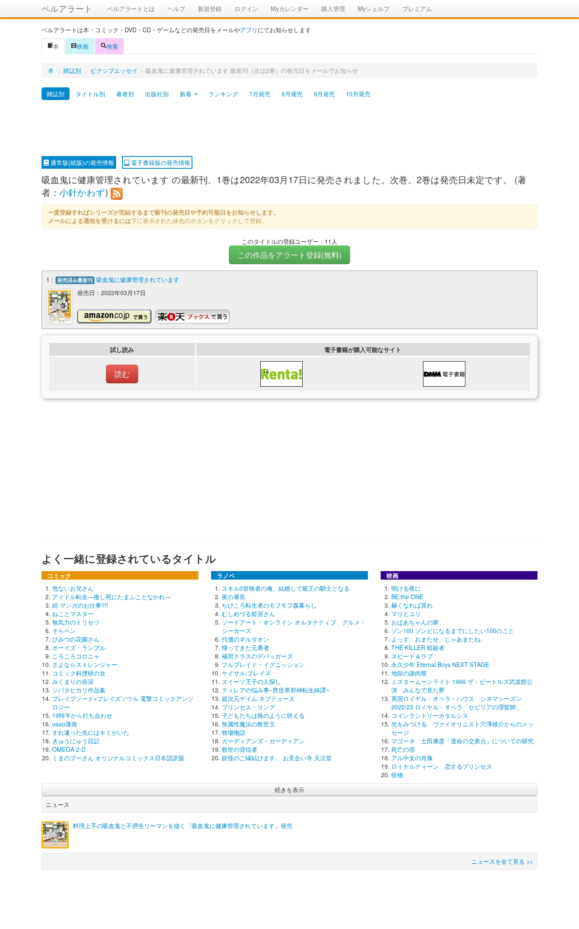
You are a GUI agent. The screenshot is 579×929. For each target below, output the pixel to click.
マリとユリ (406, 613)
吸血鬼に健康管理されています (137, 279)
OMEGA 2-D (69, 749)
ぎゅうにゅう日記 (76, 741)
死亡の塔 (403, 749)
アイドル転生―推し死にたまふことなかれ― (111, 596)
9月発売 (324, 93)
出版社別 (157, 93)
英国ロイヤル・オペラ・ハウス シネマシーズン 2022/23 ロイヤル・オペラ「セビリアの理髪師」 (456, 702)
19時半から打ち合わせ (82, 715)
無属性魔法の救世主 (248, 724)
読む (122, 373)
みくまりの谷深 (73, 681)
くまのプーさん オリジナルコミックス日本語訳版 (118, 757)
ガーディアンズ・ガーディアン (263, 741)
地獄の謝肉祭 (409, 673)
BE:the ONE (407, 596)
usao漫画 (64, 724)
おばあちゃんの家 (415, 622)
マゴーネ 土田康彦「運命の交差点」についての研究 (462, 741)
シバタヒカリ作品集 (79, 690)
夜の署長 (233, 596)
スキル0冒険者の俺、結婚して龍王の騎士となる (286, 588)
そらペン (64, 630)
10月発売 (358, 93)
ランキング (223, 93)
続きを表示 (289, 789)
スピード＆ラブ (412, 656)
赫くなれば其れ (412, 605)
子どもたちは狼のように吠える (263, 715)
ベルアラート (67, 8)
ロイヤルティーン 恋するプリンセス (441, 766)
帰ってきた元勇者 (245, 647)
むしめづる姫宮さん (248, 613)
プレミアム (417, 8)
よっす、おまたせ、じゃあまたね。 (438, 639)
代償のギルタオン (245, 639)
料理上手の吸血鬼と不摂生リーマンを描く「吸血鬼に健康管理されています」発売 (182, 825)
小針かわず (82, 192)
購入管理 (333, 8)
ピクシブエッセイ (114, 70)
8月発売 (292, 93)
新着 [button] (186, 93)
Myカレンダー (290, 8)
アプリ (249, 29)
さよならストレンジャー (84, 664)
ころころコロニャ (76, 656)
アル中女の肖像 (412, 757)
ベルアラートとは (131, 8)
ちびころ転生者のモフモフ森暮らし (269, 605)
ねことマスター (73, 613)
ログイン (246, 8)
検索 (112, 46)
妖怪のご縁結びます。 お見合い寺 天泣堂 (277, 757)
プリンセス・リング (248, 707)
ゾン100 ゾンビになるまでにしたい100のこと (452, 630)
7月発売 (259, 93)
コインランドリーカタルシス (429, 715)
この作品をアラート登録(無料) (289, 254)
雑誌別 (72, 70)
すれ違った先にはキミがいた (90, 732)
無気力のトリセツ (76, 622)
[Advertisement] (289, 128)
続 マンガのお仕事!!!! (80, 605)
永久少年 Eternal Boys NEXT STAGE (440, 664)
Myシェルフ (374, 8)
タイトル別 (90, 93)
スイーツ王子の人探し (251, 681)
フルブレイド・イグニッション (263, 664)
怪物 (397, 774)
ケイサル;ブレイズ (246, 673)
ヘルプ (176, 8)
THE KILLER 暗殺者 (418, 647)
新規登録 (210, 8)
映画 (83, 46)
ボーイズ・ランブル (79, 647)
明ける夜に (406, 588)
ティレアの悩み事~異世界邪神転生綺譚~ (275, 690)
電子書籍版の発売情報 (159, 162)
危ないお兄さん (73, 588)
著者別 (125, 93)
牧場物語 (233, 732)
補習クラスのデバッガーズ (257, 656)
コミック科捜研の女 (79, 673)
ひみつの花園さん (76, 639)
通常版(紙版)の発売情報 (81, 162)
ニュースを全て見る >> (502, 861)
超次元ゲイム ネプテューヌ (258, 698)
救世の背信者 (239, 749)
